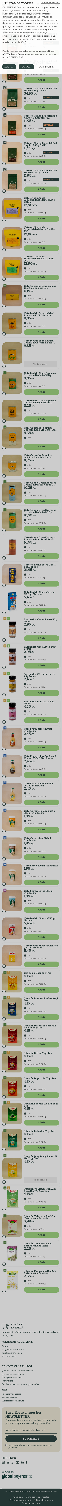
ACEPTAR (9, 67)
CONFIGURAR (46, 67)
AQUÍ (23, 42)
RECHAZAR (26, 67)
